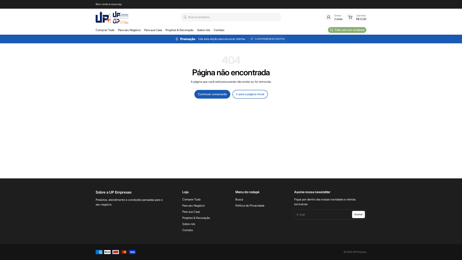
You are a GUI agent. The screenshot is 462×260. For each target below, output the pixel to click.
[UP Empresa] (112, 17)
